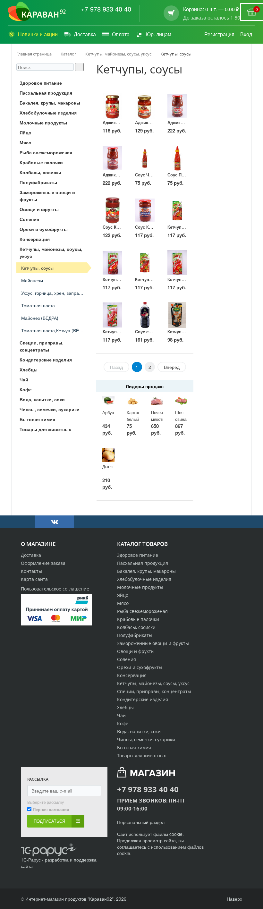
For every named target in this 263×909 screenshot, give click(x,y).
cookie (175, 834)
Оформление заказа (43, 563)
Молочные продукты (140, 587)
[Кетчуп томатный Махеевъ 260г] (177, 210)
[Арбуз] (108, 401)
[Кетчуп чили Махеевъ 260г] (145, 263)
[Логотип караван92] (37, 11)
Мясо (123, 603)
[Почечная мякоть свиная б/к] (157, 401)
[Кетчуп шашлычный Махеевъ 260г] (112, 263)
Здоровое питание (137, 555)
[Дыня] (108, 455)
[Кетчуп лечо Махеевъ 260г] (177, 263)
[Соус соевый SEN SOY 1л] (145, 315)
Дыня (107, 466)
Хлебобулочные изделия (144, 579)
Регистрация (219, 34)
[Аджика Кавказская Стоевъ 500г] (177, 106)
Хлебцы (125, 707)
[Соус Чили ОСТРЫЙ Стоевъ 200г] (145, 158)
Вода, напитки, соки (139, 731)
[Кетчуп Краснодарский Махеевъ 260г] (112, 315)
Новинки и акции (38, 34)
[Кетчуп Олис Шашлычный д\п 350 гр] (177, 315)
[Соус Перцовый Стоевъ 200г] (177, 158)
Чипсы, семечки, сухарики (146, 739)
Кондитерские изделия (142, 699)
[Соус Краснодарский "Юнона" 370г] (112, 210)
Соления (126, 659)
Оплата (121, 34)
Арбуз (108, 412)
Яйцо (122, 595)
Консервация (132, 675)
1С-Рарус (31, 859)
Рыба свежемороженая (142, 611)
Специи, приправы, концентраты (154, 691)
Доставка (85, 34)
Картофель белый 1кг (137, 419)
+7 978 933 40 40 (106, 9)
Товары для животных (141, 755)
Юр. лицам (158, 34)
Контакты (31, 571)
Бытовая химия (134, 747)
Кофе (122, 723)
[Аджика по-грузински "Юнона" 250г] (112, 106)
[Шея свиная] (181, 401)
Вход (246, 34)
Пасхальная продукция (142, 563)
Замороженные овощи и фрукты (153, 643)
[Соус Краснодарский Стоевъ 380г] (145, 210)
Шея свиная (182, 415)
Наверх (233, 899)
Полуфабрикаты (134, 635)
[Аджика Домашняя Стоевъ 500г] (112, 158)
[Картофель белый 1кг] (133, 401)
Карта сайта (34, 579)
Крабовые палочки (138, 619)
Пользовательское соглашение (55, 589)
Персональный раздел (141, 822)
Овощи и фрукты (136, 651)
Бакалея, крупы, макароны (146, 571)
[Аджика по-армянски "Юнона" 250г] (145, 106)
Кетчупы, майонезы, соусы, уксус (153, 683)
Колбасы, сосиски (136, 627)
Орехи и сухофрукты (139, 667)
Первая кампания (51, 809)
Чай (121, 715)
